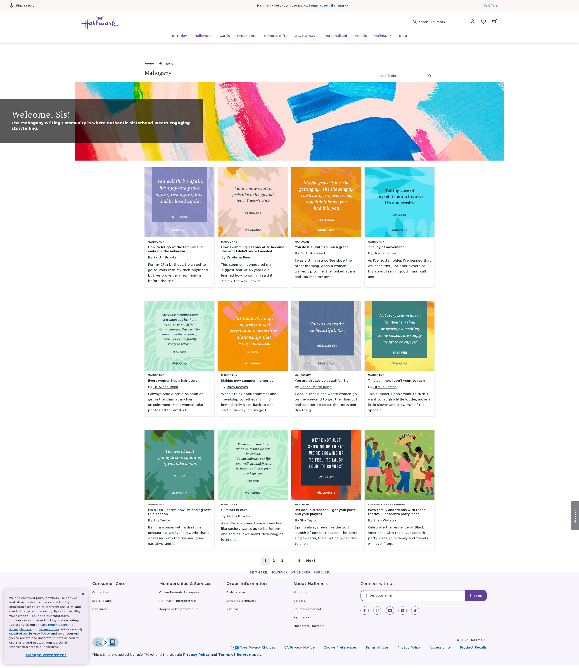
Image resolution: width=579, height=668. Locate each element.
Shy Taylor (161, 520)
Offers (493, 5)
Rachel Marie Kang (316, 387)
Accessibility (440, 647)
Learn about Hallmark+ (329, 5)
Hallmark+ (301, 617)
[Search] (415, 21)
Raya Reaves (237, 387)
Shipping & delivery (241, 600)
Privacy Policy (409, 647)
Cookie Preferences (340, 647)
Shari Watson (384, 520)
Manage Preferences (46, 655)
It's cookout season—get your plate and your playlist (325, 512)
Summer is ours (234, 510)
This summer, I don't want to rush (396, 380)
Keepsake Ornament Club (179, 609)
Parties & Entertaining (386, 504)
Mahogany (156, 242)
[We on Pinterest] (377, 610)
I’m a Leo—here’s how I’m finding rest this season (179, 512)
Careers (299, 600)
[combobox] (439, 22)
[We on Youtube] (403, 610)
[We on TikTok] (415, 610)
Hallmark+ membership (177, 600)
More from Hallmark (309, 626)
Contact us (100, 592)
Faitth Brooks (165, 257)
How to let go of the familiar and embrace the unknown (175, 249)
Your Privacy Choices (257, 647)
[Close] (83, 594)
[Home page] (100, 22)
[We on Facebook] (365, 610)
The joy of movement (386, 247)
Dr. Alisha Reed (239, 257)
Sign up (476, 595)
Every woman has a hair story (172, 380)
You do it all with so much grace (322, 247)
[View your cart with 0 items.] (494, 21)
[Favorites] (483, 21)
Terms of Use (377, 647)
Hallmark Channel (307, 609)
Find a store (25, 5)
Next (310, 561)
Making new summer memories (247, 380)
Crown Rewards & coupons (179, 592)
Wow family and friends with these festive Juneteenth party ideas (397, 512)
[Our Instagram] (390, 610)
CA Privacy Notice (299, 647)
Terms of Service (234, 654)
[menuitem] (179, 36)
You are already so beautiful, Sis (322, 380)
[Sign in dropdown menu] (472, 21)
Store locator (102, 600)
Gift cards (99, 609)
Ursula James (384, 253)
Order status (235, 592)
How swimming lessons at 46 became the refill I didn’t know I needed (252, 249)
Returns (232, 609)
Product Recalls (473, 647)
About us (300, 592)
